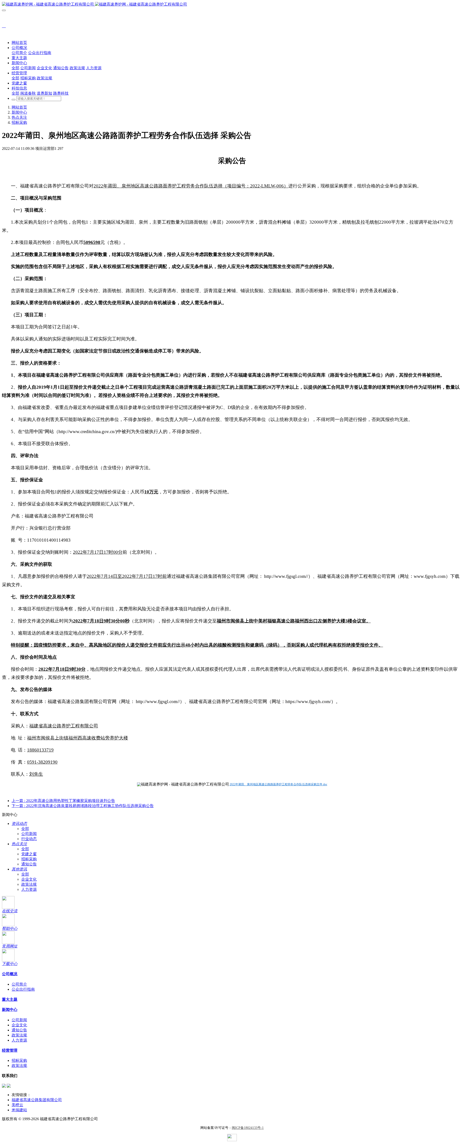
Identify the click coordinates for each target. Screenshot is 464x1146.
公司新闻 (29, 834)
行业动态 (29, 839)
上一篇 (63, 801)
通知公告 (29, 864)
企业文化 (29, 879)
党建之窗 (29, 854)
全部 (15, 68)
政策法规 (29, 884)
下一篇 (83, 806)
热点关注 (19, 117)
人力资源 (29, 889)
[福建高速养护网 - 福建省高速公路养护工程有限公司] (232, 4)
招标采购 (19, 122)
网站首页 (19, 43)
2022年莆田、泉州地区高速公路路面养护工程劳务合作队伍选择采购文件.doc (278, 784)
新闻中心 (19, 112)
